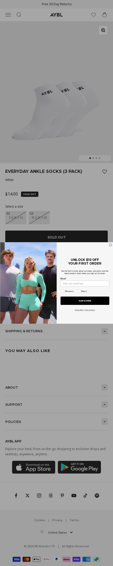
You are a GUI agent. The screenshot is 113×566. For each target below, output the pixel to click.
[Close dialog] (110, 244)
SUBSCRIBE (84, 301)
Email (63, 278)
